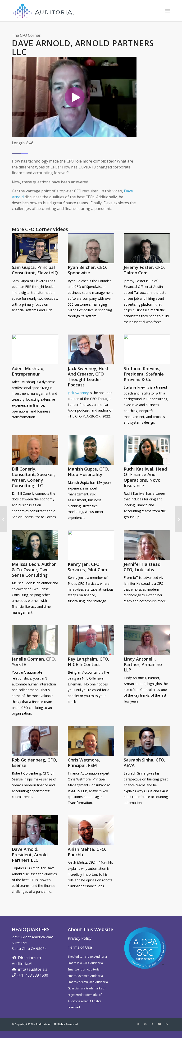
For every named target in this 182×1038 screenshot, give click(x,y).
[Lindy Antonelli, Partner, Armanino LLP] (147, 640)
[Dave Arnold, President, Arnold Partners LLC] (35, 830)
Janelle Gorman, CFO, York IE (34, 661)
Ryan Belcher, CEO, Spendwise (87, 270)
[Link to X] (138, 1023)
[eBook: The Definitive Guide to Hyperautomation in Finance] (178, 519)
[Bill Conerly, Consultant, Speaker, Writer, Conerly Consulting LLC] (35, 450)
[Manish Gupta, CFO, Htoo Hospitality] (91, 450)
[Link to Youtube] (159, 1023)
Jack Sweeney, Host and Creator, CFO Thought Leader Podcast (88, 377)
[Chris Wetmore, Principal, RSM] (91, 741)
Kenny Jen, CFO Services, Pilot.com (87, 566)
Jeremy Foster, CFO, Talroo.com (144, 270)
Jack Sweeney (78, 392)
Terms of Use (80, 947)
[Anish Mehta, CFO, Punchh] (91, 830)
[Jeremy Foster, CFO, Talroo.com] (147, 248)
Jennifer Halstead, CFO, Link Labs (143, 566)
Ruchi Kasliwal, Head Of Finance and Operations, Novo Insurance (145, 477)
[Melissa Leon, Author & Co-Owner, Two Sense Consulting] (35, 545)
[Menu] (167, 10)
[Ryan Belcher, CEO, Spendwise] (91, 248)
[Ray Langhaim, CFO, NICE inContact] (91, 640)
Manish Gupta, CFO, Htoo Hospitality (88, 471)
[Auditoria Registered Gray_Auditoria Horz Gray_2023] (44, 10)
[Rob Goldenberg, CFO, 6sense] (35, 741)
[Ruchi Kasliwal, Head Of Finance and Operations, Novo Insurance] (147, 450)
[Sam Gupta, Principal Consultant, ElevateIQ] (35, 248)
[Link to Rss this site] (166, 1023)
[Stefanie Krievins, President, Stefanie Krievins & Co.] (147, 349)
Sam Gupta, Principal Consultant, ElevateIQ (35, 270)
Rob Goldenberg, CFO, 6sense (34, 762)
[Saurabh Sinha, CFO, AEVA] (147, 741)
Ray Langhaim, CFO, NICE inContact (88, 661)
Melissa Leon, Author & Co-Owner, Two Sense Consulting (34, 569)
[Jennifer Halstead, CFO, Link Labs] (147, 545)
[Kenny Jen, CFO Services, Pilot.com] (91, 545)
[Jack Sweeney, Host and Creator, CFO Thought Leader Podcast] (91, 349)
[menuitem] (167, 10)
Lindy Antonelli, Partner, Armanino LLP (143, 664)
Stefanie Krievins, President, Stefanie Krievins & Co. (144, 374)
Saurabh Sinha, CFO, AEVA (144, 762)
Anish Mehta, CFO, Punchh (87, 851)
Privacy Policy (79, 938)
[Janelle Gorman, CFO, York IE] (35, 640)
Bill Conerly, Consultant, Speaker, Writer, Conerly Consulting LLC (33, 477)
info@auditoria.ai (33, 969)
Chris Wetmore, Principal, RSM (84, 762)
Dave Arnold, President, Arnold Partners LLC (30, 854)
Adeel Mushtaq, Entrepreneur (28, 371)
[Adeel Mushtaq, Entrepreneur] (35, 349)
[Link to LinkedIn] (145, 1023)
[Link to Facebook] (152, 1023)
